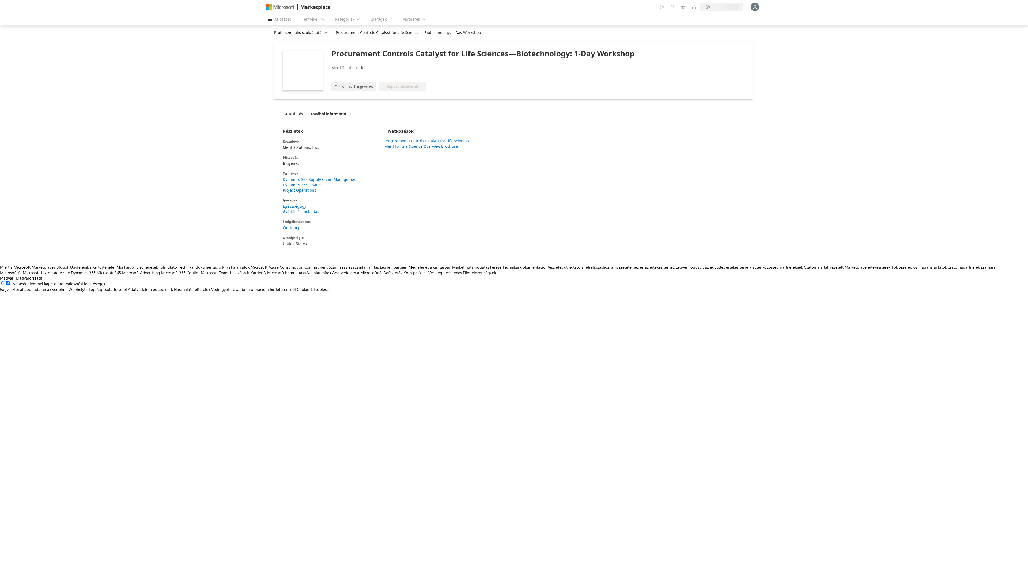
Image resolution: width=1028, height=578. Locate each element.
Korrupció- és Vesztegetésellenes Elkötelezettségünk (449, 272)
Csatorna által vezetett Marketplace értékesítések (847, 267)
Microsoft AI (11, 272)
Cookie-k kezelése (313, 289)
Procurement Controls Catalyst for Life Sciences (426, 140)
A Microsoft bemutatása (284, 272)
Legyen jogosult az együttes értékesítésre (712, 267)
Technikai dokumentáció (199, 267)
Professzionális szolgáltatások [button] (300, 32)
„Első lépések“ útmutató (156, 267)
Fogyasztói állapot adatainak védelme (33, 289)
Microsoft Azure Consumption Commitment (290, 267)
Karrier (256, 272)
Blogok (62, 267)
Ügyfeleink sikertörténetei (92, 267)
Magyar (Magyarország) (21, 278)
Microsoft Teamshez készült (225, 272)
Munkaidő (125, 267)
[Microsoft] (280, 7)
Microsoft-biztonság (41, 272)
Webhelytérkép (82, 289)
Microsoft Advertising (141, 272)
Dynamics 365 (83, 272)
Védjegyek (220, 289)
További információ (328, 113)
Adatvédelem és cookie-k (150, 289)
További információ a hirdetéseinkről (263, 289)
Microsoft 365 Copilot (180, 272)
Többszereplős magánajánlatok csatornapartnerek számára (943, 267)
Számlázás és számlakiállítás (354, 267)
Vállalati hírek (319, 272)
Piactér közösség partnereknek (776, 267)
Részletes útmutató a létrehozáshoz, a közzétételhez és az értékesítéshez (611, 267)
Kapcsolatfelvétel (111, 289)
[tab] (295, 114)
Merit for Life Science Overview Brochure (421, 146)
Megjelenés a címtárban (430, 267)
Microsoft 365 (109, 272)
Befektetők (393, 272)
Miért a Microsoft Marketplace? (27, 267)
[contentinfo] (332, 33)
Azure (65, 272)
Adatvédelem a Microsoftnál (357, 272)
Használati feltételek (192, 289)
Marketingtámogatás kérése (476, 267)
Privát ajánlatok (236, 267)
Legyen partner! (393, 267)
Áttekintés (294, 113)
